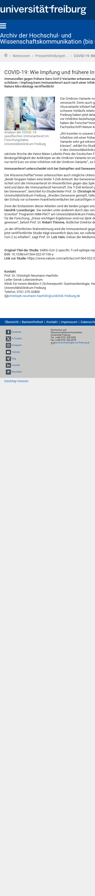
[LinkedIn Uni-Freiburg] (8, 365)
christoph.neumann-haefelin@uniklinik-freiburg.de (44, 296)
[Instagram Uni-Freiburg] (8, 345)
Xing (13, 358)
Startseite (5, 55)
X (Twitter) (16, 338)
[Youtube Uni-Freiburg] (8, 352)
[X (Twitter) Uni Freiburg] (8, 338)
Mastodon (16, 372)
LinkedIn (15, 365)
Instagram (16, 345)
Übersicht (11, 322)
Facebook (16, 332)
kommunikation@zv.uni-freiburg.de (72, 342)
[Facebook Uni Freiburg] (8, 332)
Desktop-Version (16, 381)
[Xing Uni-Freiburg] (8, 358)
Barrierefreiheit (32, 322)
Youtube (15, 352)
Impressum (69, 322)
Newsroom (21, 56)
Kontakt (52, 322)
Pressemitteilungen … (51, 56)
